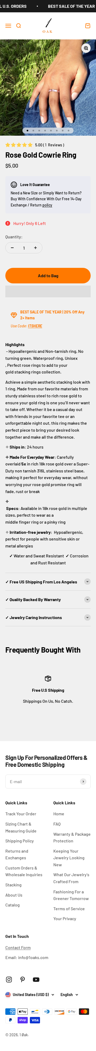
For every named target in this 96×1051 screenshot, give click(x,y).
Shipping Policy (19, 840)
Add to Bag (48, 275)
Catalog (12, 904)
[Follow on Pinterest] (22, 979)
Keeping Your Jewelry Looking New (69, 857)
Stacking (13, 884)
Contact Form (18, 947)
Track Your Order (20, 813)
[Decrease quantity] (12, 247)
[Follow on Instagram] (9, 979)
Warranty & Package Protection (72, 837)
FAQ (57, 823)
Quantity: (14, 236)
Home (58, 813)
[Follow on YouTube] (36, 979)
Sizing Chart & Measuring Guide (21, 827)
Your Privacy (64, 918)
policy (47, 205)
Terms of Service (69, 908)
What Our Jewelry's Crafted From (71, 878)
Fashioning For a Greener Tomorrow (71, 895)
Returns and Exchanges (16, 854)
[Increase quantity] (35, 247)
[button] (48, 291)
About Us (13, 894)
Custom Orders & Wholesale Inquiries (23, 871)
